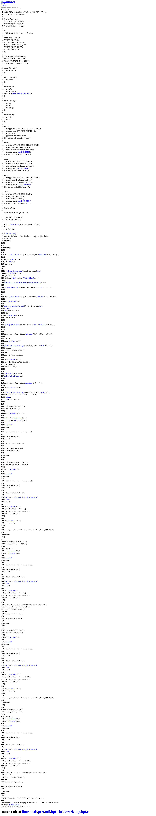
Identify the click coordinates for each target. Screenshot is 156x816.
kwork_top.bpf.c (76, 812)
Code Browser (14, 805)
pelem (6, 346)
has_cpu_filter (10, 234)
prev (5, 418)
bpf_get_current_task (30, 497)
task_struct (42, 255)
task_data (12, 273)
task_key (12, 259)
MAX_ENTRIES (24, 152)
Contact (3, 5)
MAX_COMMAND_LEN (21, 94)
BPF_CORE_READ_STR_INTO (15, 283)
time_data (12, 341)
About (3, 4)
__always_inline (13, 224)
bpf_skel (57, 812)
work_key (40, 297)
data (30, 283)
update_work (8, 373)
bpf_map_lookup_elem (14, 271)
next (5, 420)
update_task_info (10, 376)
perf (41, 812)
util (47, 812)
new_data (42, 325)
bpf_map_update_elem (11, 287)
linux (26, 812)
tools (33, 812)
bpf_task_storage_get (17, 346)
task (9, 262)
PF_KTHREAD (28, 278)
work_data (12, 301)
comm (34, 283)
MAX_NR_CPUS (24, 201)
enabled (9, 425)
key (38, 271)
